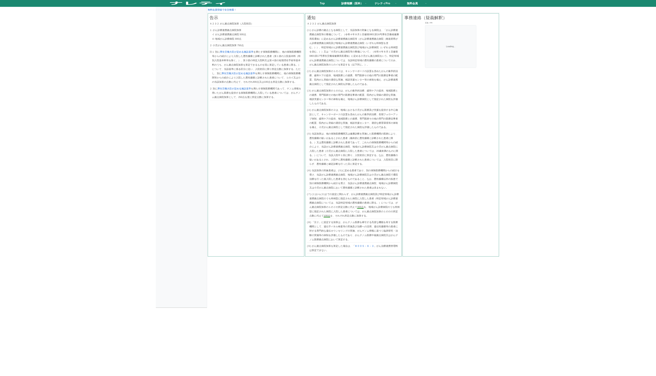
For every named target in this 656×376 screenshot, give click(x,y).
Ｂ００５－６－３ (364, 246)
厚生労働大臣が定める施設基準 (236, 51)
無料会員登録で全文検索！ (222, 9)
